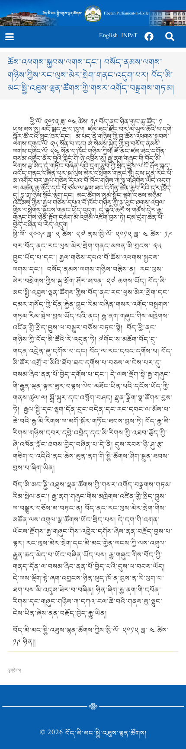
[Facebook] (149, 37)
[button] (9, 36)
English (108, 36)
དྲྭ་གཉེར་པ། (14, 670)
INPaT (129, 36)
